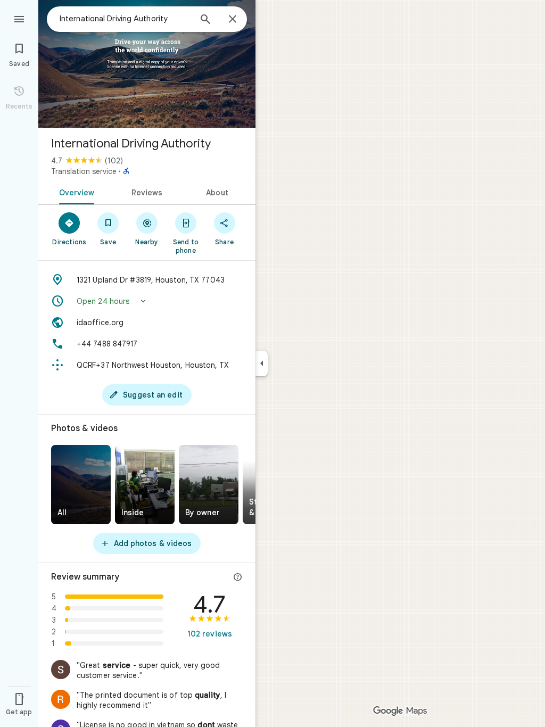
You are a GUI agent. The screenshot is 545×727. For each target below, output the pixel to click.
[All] (81, 484)
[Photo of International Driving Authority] (146, 64)
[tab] (75, 191)
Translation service (84, 171)
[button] (146, 301)
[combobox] (125, 18)
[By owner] (208, 484)
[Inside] (145, 484)
